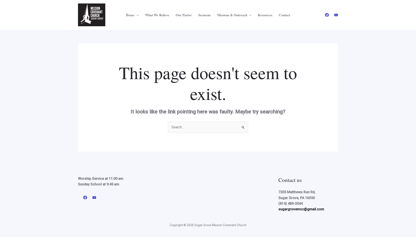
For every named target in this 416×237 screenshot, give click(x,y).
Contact (284, 15)
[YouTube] (336, 15)
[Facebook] (327, 15)
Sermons (204, 15)
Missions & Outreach (232, 15)
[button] (137, 15)
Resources (265, 15)
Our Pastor (184, 15)
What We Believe (157, 15)
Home (130, 15)
